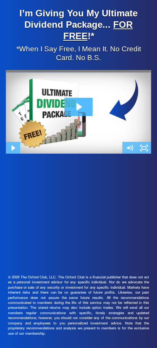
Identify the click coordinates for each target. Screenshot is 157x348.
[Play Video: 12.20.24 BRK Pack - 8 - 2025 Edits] (78, 107)
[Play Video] (13, 148)
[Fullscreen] (144, 148)
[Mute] (129, 148)
